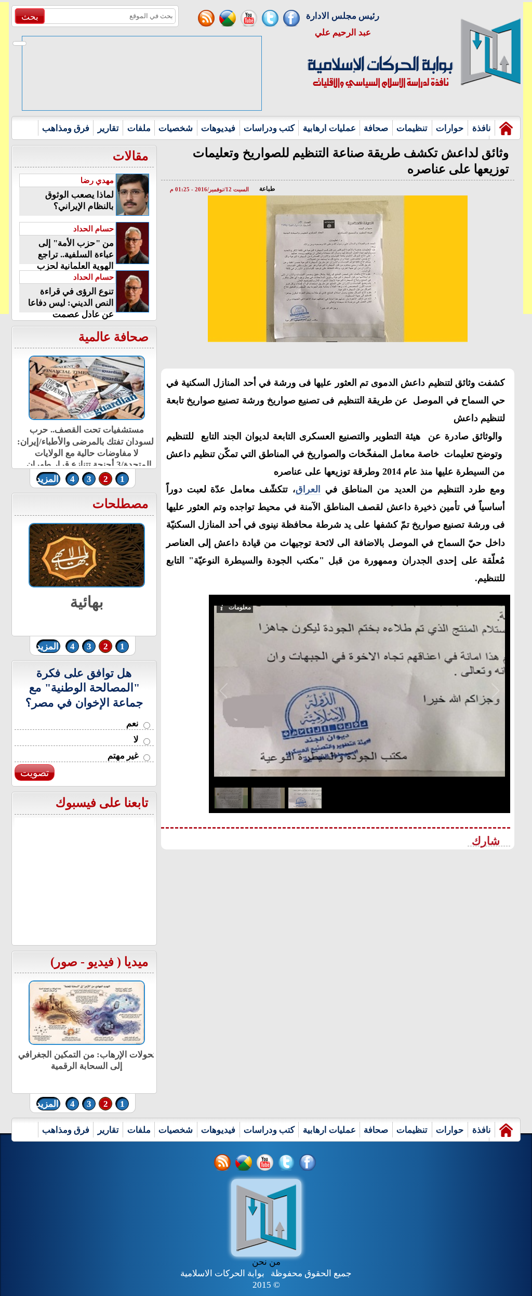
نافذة (481, 128)
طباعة (267, 188)
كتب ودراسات (269, 128)
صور (66, 961)
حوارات (450, 128)
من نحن (266, 1262)
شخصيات (175, 128)
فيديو (101, 961)
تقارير (108, 128)
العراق (308, 489)
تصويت (34, 772)
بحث (29, 17)
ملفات (139, 128)
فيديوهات (218, 128)
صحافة (376, 128)
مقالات (131, 156)
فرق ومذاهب (65, 128)
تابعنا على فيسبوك (102, 802)
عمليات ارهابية (329, 128)
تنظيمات (412, 128)
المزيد (47, 479)
